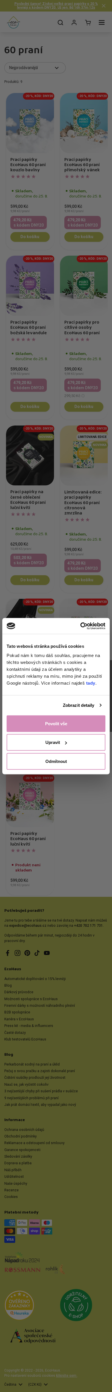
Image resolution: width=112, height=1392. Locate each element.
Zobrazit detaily (78, 705)
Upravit (52, 742)
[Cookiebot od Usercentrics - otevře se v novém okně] (80, 626)
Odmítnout (56, 761)
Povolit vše (56, 723)
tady (90, 682)
